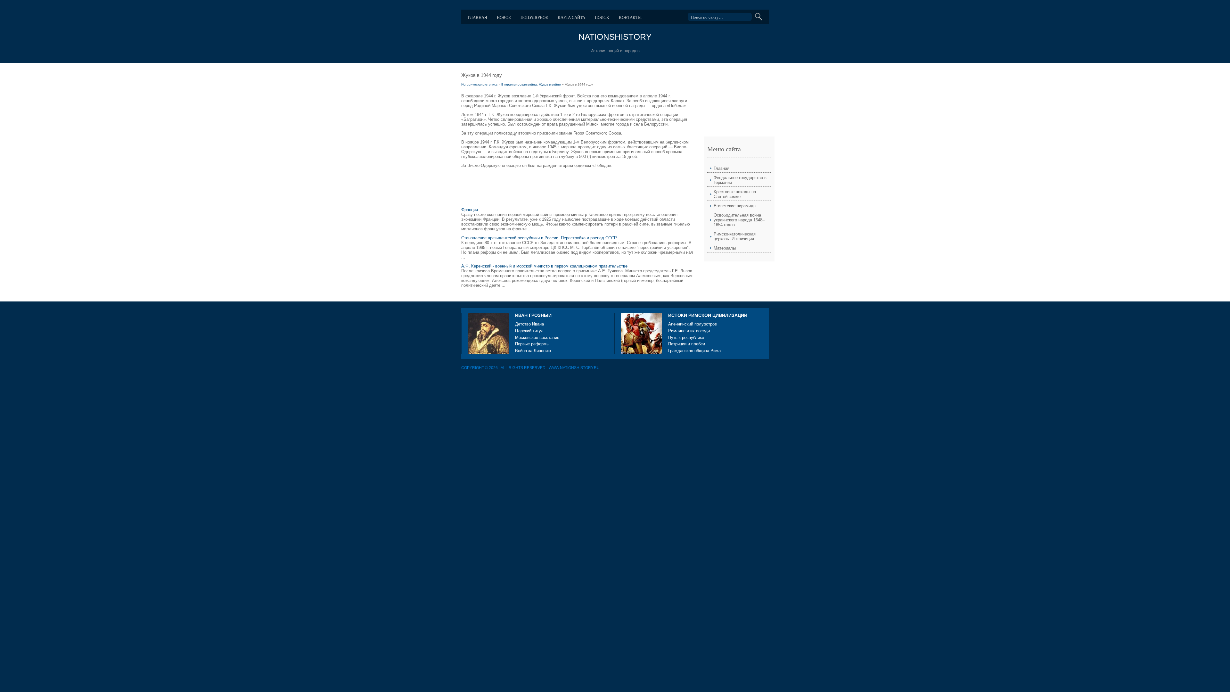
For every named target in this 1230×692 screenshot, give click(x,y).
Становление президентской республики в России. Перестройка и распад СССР (539, 237)
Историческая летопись (479, 84)
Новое (504, 17)
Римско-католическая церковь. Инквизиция (735, 236)
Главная (477, 17)
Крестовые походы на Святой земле (735, 194)
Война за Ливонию (533, 350)
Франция (469, 209)
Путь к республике (686, 337)
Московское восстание (537, 337)
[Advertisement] (577, 188)
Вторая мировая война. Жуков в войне (531, 84)
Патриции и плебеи (686, 344)
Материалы (725, 248)
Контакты (630, 17)
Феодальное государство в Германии (740, 180)
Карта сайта (571, 17)
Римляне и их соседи (689, 330)
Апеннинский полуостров (692, 324)
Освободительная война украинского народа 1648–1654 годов (739, 220)
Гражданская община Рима (694, 350)
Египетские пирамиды (735, 205)
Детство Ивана (529, 324)
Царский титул (529, 330)
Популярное (534, 17)
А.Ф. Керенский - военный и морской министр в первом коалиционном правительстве (544, 266)
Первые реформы (532, 344)
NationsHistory (615, 37)
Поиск (602, 17)
